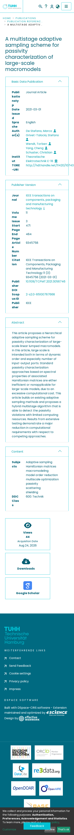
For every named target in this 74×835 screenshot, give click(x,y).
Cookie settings (20, 673)
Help (45, 6)
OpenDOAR (23, 788)
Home (7, 18)
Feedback (37, 826)
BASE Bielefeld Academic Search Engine (37, 806)
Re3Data (46, 770)
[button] (57, 6)
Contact (15, 658)
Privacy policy (19, 681)
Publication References (25, 21)
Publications (26, 18)
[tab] (37, 82)
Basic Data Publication (27, 82)
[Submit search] (40, 6)
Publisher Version (23, 185)
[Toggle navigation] (66, 6)
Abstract (17, 322)
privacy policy (50, 822)
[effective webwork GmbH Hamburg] (29, 718)
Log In (51, 6)
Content (17, 451)
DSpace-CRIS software (34, 708)
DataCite (21, 770)
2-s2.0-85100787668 (40, 294)
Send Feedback (20, 666)
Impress (15, 689)
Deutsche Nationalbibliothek (20, 752)
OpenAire (51, 788)
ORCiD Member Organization (49, 752)
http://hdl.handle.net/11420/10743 (50, 165)
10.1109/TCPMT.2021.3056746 (45, 281)
